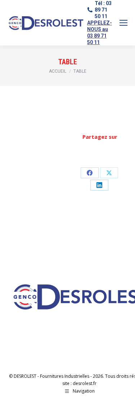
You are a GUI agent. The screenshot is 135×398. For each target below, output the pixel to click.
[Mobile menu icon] (123, 22)
